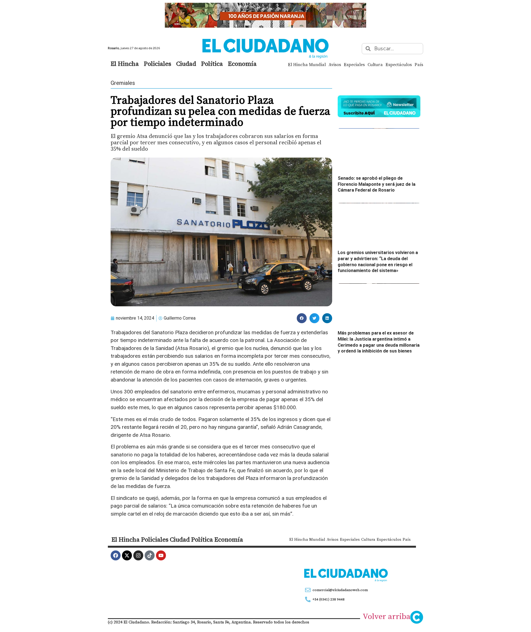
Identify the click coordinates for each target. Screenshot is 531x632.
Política (212, 63)
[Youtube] (161, 555)
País (419, 64)
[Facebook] (116, 555)
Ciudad (186, 63)
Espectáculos (399, 64)
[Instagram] (138, 555)
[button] (302, 318)
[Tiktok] (150, 555)
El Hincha (125, 63)
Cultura (375, 64)
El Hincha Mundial (307, 64)
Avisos (335, 64)
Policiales (157, 63)
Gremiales (123, 83)
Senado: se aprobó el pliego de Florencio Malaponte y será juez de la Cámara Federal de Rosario (376, 184)
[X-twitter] (127, 555)
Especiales (354, 64)
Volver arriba (386, 616)
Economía (242, 63)
